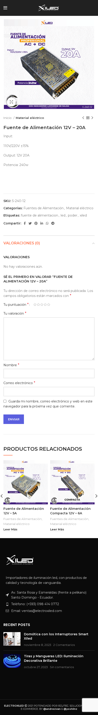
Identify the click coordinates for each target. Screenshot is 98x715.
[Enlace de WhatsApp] (47, 223)
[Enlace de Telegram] (53, 223)
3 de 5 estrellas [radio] (42, 304)
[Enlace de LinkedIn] (41, 223)
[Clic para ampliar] (11, 101)
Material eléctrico (30, 118)
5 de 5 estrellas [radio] (48, 304)
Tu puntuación (16, 304)
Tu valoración (14, 313)
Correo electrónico (19, 383)
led (63, 215)
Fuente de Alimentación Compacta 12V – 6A (70, 511)
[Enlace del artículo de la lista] (49, 604)
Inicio (7, 118)
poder (72, 215)
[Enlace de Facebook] (24, 223)
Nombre (11, 365)
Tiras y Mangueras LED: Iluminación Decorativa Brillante (53, 658)
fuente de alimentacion (39, 215)
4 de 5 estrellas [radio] (45, 304)
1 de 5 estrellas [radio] (35, 304)
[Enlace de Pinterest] (36, 223)
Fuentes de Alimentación (43, 208)
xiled (83, 215)
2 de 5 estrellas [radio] (38, 304)
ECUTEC (63, 705)
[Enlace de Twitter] (30, 223)
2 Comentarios (64, 645)
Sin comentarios (62, 667)
